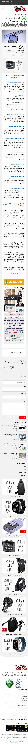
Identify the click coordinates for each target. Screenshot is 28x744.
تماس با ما (25, 702)
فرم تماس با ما (10, 719)
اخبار (25, 469)
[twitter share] (15, 353)
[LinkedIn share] (11, 353)
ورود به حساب (13, 4)
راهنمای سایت (24, 698)
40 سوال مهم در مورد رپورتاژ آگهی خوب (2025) (9, 425)
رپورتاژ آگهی (23, 475)
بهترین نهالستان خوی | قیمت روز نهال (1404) (10, 453)
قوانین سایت (24, 696)
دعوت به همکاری (22, 472)
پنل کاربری (25, 707)
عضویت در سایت (21, 4)
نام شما (24, 379)
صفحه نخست (24, 692)
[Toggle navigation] (2, 9)
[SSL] (9, 683)
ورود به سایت (24, 712)
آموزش (21, 14)
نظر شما (24, 401)
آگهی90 (25, 14)
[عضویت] (14, 343)
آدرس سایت (23, 393)
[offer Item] (22, 427)
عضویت (25, 710)
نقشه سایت (24, 700)
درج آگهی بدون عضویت (22, 705)
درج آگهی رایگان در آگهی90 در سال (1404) (10, 444)
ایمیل (25, 386)
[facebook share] (13, 353)
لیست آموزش (16, 14)
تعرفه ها (25, 694)
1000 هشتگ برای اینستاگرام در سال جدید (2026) (10, 435)
